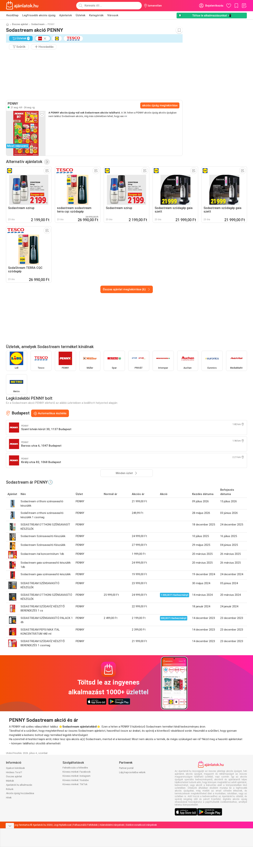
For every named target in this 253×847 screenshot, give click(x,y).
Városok (112, 15)
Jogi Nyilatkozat (62, 824)
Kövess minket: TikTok (75, 784)
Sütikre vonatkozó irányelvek (141, 824)
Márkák (10, 780)
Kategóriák (96, 15)
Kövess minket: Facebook (77, 771)
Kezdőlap (12, 15)
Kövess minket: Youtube (76, 780)
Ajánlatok (65, 15)
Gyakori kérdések (15, 768)
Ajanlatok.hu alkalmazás (19, 784)
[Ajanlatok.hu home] (22, 5)
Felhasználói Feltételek (85, 824)
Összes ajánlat (20, 24)
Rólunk (9, 789)
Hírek (9, 797)
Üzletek (80, 15)
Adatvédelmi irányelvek (111, 824)
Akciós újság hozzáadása (20, 793)
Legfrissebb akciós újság (38, 15)
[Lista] (244, 6)
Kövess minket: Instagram (76, 775)
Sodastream (38, 24)
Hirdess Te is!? (14, 772)
